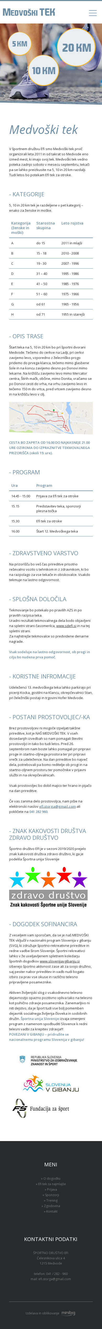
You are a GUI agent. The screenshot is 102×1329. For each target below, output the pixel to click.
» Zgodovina (51, 1206)
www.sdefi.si (66, 625)
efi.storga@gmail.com (54, 1279)
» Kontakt (51, 1211)
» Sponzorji (51, 1195)
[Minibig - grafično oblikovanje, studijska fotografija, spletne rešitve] (68, 1313)
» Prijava (51, 1189)
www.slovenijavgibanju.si (60, 961)
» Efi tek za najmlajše (51, 1184)
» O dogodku (50, 1178)
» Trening (51, 1200)
